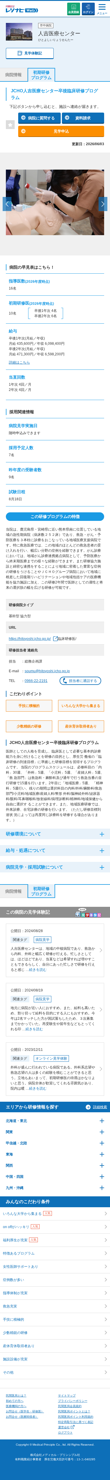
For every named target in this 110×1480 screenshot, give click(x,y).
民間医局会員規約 (70, 1406)
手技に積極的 (13, 1319)
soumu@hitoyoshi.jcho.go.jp (47, 671)
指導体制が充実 (15, 1293)
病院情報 (13, 74)
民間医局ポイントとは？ (74, 1411)
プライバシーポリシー (72, 1400)
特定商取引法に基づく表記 (75, 1422)
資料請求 (83, 118)
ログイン (88, 12)
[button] (7, 204)
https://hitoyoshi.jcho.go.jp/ (30, 639)
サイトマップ (67, 1395)
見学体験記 (33, 53)
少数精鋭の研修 (15, 1333)
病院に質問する (41, 118)
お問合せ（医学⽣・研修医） (25, 1411)
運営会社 (64, 1427)
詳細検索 (100, 1107)
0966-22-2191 (36, 681)
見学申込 (61, 131)
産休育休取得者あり (19, 1346)
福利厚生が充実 (19, 1240)
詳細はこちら (19, 362)
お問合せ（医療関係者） (22, 1416)
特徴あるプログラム (19, 1253)
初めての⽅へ (14, 1400)
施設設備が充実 (15, 1359)
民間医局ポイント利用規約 (75, 1416)
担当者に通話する (83, 681)
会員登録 (73, 12)
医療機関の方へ (16, 1406)
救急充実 (10, 1306)
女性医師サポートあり (20, 1267)
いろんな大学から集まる (26, 1214)
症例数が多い (13, 1280)
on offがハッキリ (20, 1227)
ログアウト (65, 1432)
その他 (8, 1372)
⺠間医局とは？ (16, 1395)
